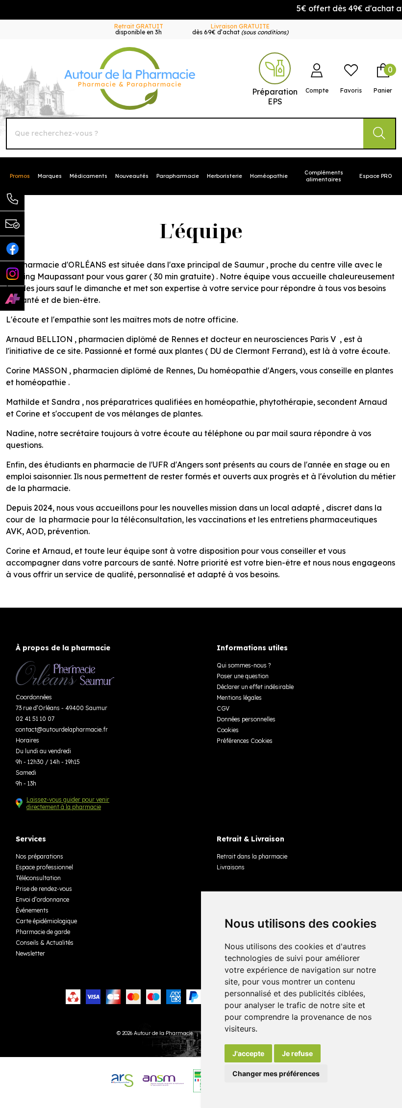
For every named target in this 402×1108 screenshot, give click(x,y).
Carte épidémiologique (46, 921)
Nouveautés (132, 175)
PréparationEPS (275, 96)
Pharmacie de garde (43, 932)
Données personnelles (246, 719)
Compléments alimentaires (323, 176)
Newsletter (30, 953)
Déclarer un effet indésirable (255, 686)
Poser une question (243, 676)
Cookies (228, 730)
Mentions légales (239, 697)
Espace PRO (375, 175)
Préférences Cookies (245, 740)
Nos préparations (39, 856)
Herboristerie (224, 175)
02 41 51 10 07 (35, 718)
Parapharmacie (177, 175)
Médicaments (88, 175)
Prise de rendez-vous (44, 888)
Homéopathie (269, 175)
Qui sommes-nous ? (244, 665)
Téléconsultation (38, 878)
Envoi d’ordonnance (42, 899)
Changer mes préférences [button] (276, 1073)
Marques (50, 175)
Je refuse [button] (297, 1053)
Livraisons (231, 867)
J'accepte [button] (248, 1053)
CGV (223, 708)
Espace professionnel (44, 867)
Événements (32, 910)
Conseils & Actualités (45, 942)
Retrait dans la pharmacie (252, 856)
